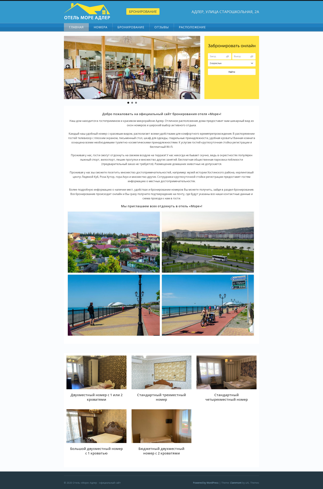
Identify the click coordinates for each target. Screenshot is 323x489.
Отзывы (161, 27)
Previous (68, 66)
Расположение (192, 27)
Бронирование (143, 11)
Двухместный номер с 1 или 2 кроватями (96, 397)
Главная (76, 27)
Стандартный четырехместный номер (226, 397)
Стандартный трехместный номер (161, 397)
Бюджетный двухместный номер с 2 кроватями (161, 450)
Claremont (236, 482)
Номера (100, 27)
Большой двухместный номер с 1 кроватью (96, 450)
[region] (132, 67)
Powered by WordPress (206, 482)
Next (196, 66)
